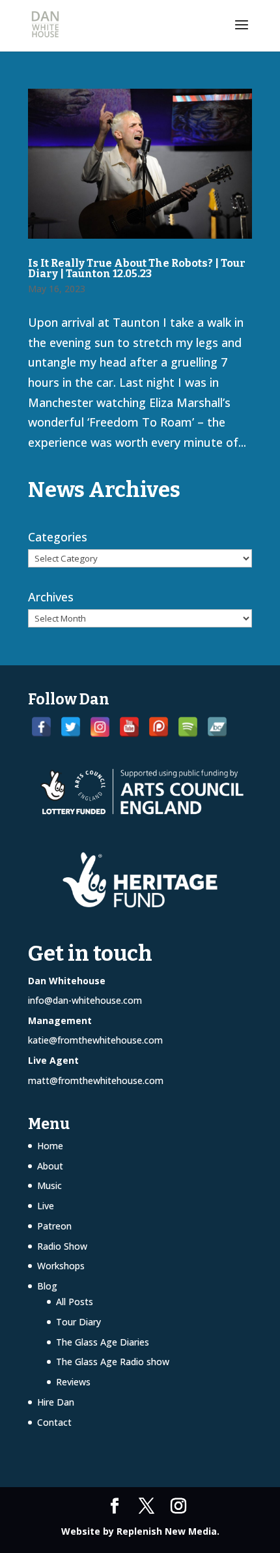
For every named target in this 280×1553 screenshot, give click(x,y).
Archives (51, 597)
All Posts (74, 1301)
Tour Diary (78, 1322)
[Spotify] (188, 727)
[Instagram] (100, 727)
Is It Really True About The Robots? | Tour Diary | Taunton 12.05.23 (136, 268)
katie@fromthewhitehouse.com (95, 1040)
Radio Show (62, 1246)
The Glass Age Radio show (112, 1361)
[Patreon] (158, 727)
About (50, 1166)
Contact (54, 1422)
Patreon (54, 1226)
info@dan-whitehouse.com (85, 1000)
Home (50, 1145)
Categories (57, 537)
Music (49, 1185)
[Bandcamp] (217, 727)
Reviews (73, 1382)
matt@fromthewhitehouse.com (95, 1080)
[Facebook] (41, 727)
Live (45, 1205)
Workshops (61, 1265)
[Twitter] (71, 727)
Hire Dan (55, 1402)
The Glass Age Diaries (102, 1342)
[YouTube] (129, 727)
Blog (47, 1286)
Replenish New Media (167, 1531)
